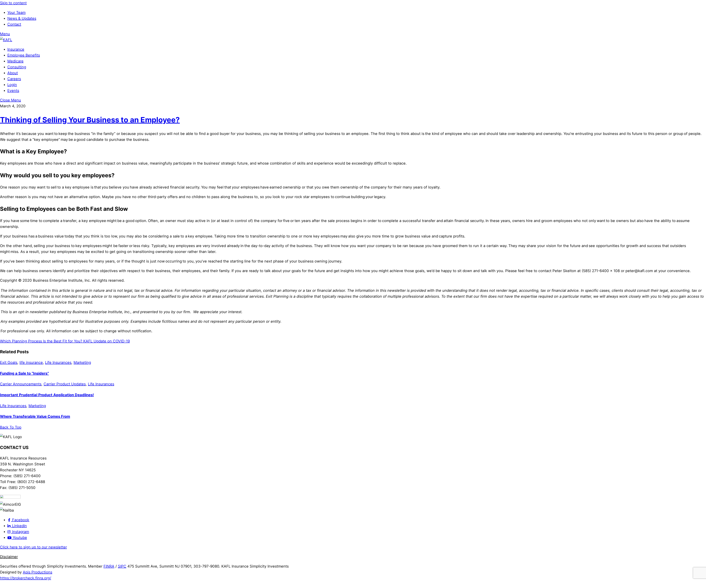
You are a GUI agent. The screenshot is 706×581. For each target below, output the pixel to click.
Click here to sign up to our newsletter (33, 547)
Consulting (16, 67)
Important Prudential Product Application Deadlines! (47, 395)
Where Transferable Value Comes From (35, 416)
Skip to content (13, 3)
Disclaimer (9, 556)
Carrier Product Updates (65, 384)
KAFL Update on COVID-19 (106, 341)
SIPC (122, 566)
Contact (14, 24)
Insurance (15, 49)
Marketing (82, 362)
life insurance (31, 362)
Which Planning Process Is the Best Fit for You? (41, 341)
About (12, 73)
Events (13, 90)
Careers (14, 79)
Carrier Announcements (20, 384)
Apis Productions (37, 572)
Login (12, 84)
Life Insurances (58, 362)
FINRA (109, 566)
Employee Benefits (23, 55)
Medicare (15, 61)
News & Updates (21, 18)
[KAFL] (6, 40)
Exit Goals (8, 362)
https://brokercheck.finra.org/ (25, 578)
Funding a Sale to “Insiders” (24, 373)
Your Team (16, 12)
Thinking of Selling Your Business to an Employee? (90, 119)
